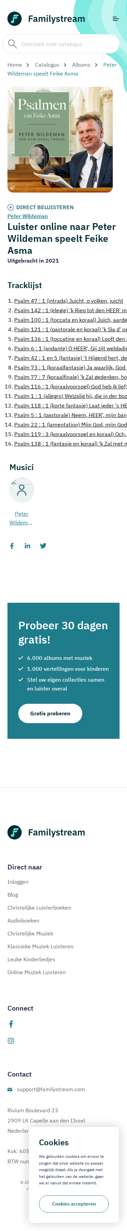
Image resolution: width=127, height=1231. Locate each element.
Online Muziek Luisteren (36, 972)
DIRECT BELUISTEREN (45, 207)
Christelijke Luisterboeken (39, 907)
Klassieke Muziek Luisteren (40, 946)
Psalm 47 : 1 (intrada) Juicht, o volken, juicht (65, 300)
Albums (81, 64)
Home (14, 64)
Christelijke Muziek (30, 933)
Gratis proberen (50, 713)
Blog (12, 894)
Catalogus (47, 64)
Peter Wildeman (27, 216)
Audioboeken (23, 920)
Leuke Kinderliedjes (31, 959)
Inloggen (17, 881)
